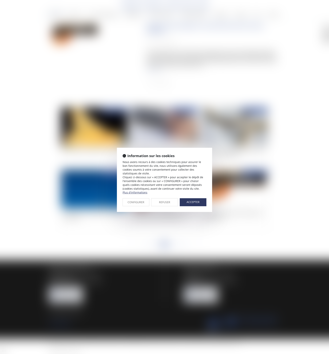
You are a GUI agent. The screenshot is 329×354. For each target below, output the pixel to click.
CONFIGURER (136, 202)
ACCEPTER (193, 202)
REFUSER (164, 202)
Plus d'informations (135, 192)
